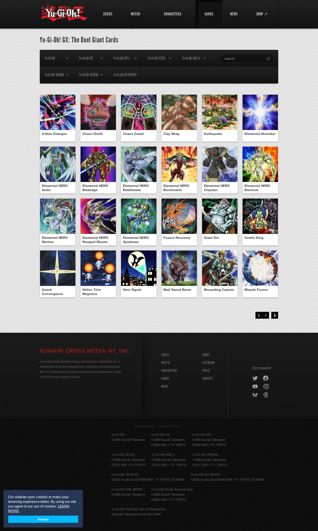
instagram (266, 387)
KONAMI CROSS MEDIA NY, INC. (85, 351)
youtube (255, 387)
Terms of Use (144, 426)
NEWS (164, 386)
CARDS (165, 378)
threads (266, 395)
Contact (207, 378)
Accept (43, 519)
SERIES (165, 355)
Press (206, 370)
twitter (255, 378)
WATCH (165, 362)
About (206, 355)
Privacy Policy (170, 426)
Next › (274, 315)
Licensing (208, 362)
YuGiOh (64, 13)
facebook (266, 378)
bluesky (255, 395)
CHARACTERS (169, 370)
